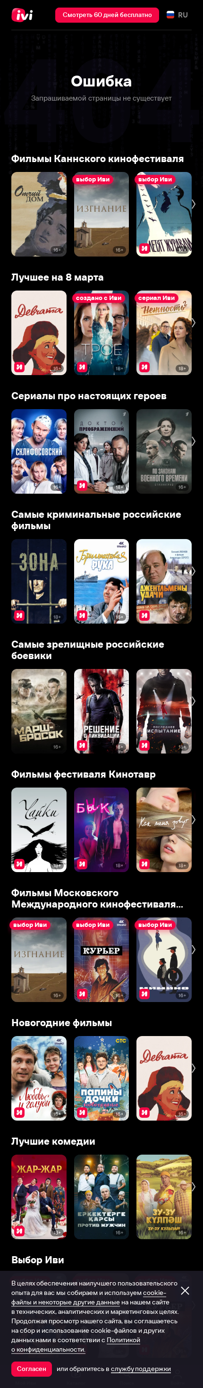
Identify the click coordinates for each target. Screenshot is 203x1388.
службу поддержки (141, 1368)
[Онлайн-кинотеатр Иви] (24, 15)
